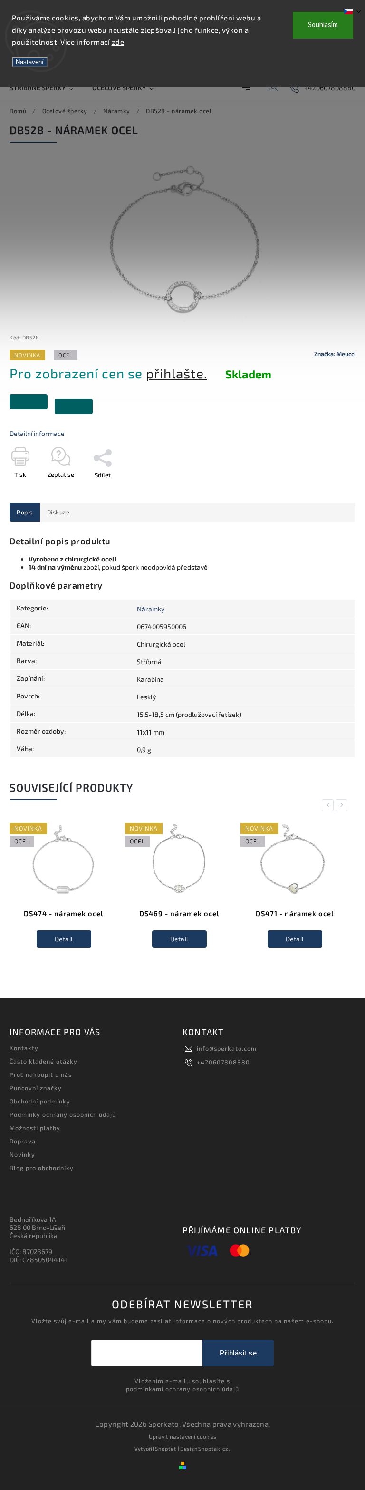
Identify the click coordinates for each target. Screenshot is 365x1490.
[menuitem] (46, 88)
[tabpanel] (64, 892)
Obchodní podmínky (40, 1101)
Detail (64, 939)
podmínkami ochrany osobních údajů (182, 1389)
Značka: (334, 354)
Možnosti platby (35, 1128)
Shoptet (165, 1448)
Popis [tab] (25, 512)
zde (118, 42)
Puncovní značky (36, 1088)
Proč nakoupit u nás (41, 1074)
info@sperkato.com (227, 1048)
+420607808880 (223, 1062)
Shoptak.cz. (214, 1448)
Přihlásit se (238, 1353)
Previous (329, 805)
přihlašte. (176, 373)
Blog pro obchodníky (42, 1167)
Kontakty (24, 1048)
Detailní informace (37, 433)
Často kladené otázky (43, 1061)
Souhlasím (323, 25)
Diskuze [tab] (58, 512)
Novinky (22, 1154)
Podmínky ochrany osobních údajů (63, 1114)
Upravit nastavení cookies (182, 1436)
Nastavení (30, 62)
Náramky (150, 609)
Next (343, 805)
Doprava (23, 1141)
